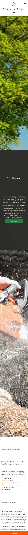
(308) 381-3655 (14, 533)
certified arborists (21, 205)
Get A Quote (14, 221)
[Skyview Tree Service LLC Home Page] (14, 4)
